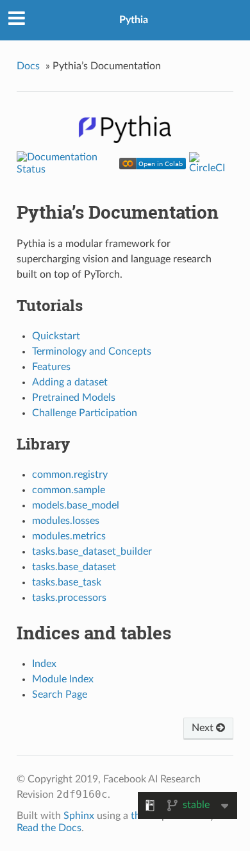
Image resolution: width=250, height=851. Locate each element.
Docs (28, 66)
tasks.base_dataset (74, 567)
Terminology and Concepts (91, 351)
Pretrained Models (73, 397)
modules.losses (65, 521)
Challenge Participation (84, 413)
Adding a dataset (70, 382)
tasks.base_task (66, 582)
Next (204, 728)
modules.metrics (69, 536)
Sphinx (78, 816)
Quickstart (56, 336)
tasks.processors (69, 598)
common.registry (70, 474)
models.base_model (75, 505)
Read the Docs (49, 828)
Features (51, 367)
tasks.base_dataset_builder (92, 551)
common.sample (68, 490)
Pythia (133, 20)
